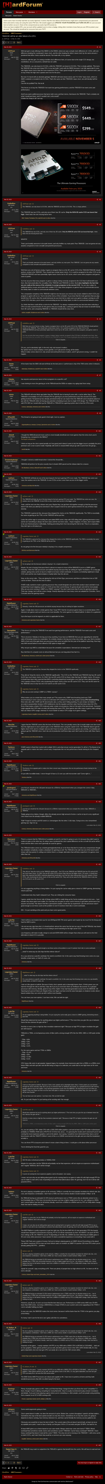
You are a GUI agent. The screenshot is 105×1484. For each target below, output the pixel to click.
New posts (19, 12)
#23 (100, 801)
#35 (100, 1281)
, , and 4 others (35, 369)
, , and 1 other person (36, 655)
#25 (100, 864)
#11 (100, 456)
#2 (100, 199)
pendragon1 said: (28, 806)
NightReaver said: (28, 972)
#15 (100, 557)
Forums (9, 12)
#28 (100, 968)
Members (32, 12)
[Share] (97, 47)
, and (30, 737)
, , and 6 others (34, 467)
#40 (100, 1445)
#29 (100, 1007)
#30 (100, 1077)
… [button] (11, 42)
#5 (100, 319)
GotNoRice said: (27, 229)
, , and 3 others (33, 407)
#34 (100, 1210)
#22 (100, 784)
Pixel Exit (40, 1481)
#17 (100, 626)
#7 (100, 375)
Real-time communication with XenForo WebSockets (58, 1481)
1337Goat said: (27, 204)
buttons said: (26, 1251)
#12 (100, 474)
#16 (100, 599)
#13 (100, 492)
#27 (100, 941)
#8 (100, 390)
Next (18, 42)
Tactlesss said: (27, 765)
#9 (100, 413)
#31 (100, 1105)
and (28, 485)
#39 (100, 1405)
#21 (100, 761)
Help (96, 1477)
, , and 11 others (36, 218)
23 (14, 42)
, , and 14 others (38, 424)
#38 (100, 1385)
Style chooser (8, 1477)
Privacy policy (89, 1477)
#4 (100, 251)
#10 (100, 431)
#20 (100, 743)
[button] (24, 12)
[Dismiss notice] (101, 21)
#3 (100, 224)
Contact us (69, 1477)
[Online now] (3, 476)
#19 (100, 720)
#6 (100, 360)
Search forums (17, 15)
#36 (100, 1323)
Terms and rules (79, 1477)
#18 (100, 662)
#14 (100, 532)
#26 (100, 916)
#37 (100, 1362)
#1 (100, 47)
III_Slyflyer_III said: (28, 1366)
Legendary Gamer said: (29, 536)
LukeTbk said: (27, 1109)
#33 (100, 1187)
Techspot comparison (28, 439)
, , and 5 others (35, 714)
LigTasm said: (27, 496)
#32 (100, 1153)
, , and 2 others (33, 312)
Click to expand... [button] (61, 339)
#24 (100, 835)
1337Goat (6, 39)
